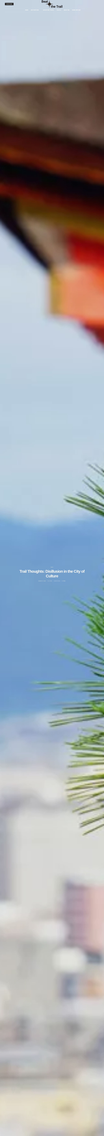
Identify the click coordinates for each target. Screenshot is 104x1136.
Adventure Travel (48, 10)
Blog (52, 567)
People (59, 10)
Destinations (35, 10)
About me (67, 10)
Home (26, 10)
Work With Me (76, 10)
